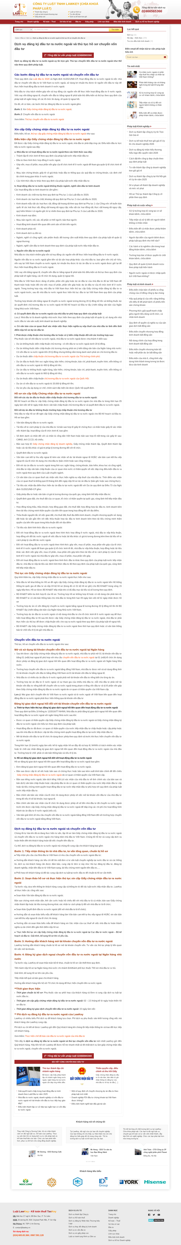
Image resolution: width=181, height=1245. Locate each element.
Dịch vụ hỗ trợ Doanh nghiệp (147, 22)
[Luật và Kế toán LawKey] (20, 9)
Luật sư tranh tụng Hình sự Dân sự (82, 1236)
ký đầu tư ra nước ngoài (50, 775)
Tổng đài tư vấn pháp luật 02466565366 (69, 55)
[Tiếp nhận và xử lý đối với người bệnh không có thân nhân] (132, 104)
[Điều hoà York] (129, 1182)
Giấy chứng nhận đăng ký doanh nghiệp (52, 444)
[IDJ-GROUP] (103, 1182)
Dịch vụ (29, 38)
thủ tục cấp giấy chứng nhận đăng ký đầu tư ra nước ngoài (58, 134)
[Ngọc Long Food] (26, 1182)
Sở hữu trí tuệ (65, 22)
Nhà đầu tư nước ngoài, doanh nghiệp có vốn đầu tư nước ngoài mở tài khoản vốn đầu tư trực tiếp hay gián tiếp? (41, 1100)
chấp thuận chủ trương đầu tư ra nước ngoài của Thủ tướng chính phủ (66, 356)
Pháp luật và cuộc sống (139, 205)
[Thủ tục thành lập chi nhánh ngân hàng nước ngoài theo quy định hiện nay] (28, 1076)
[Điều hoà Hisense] (155, 1182)
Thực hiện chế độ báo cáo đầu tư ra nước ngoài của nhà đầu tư (55, 1036)
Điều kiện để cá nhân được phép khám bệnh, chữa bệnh (151, 114)
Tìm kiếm (115, 30)
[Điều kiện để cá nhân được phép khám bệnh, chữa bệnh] (132, 115)
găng (33, 775)
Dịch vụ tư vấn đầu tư (77, 1230)
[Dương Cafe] (52, 1182)
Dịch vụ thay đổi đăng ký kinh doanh (83, 1227)
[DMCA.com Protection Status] (156, 1220)
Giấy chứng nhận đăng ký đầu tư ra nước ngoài (49, 109)
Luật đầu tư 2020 (41, 79)
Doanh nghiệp (33, 22)
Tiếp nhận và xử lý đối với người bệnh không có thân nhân (150, 104)
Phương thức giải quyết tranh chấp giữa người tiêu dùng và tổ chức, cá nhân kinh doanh (146, 314)
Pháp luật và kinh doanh (139, 284)
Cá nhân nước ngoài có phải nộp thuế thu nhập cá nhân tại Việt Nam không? (151, 74)
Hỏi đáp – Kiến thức (137, 38)
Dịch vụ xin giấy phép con (79, 1233)
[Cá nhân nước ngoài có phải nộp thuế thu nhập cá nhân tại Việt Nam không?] (132, 74)
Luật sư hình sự (75, 12)
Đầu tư (78, 22)
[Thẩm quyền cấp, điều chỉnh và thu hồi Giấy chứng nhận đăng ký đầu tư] (82, 1076)
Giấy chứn (22, 775)
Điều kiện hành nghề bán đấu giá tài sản (89, 1104)
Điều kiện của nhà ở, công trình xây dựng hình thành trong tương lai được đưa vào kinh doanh (147, 361)
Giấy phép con (40, 17)
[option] (37, 1141)
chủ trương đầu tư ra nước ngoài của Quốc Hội (66, 378)
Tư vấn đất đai (75, 14)
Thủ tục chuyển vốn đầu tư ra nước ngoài (44, 119)
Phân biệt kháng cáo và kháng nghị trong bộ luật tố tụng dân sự (152, 84)
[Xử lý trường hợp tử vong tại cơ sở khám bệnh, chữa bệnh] (132, 95)
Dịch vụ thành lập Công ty (79, 1214)
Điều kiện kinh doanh (122, 22)
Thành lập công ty (41, 12)
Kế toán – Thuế (49, 22)
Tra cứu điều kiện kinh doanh (140, 41)
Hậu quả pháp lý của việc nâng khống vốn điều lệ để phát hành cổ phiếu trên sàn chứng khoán (147, 302)
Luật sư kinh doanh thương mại (46, 14)
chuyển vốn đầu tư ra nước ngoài (79, 657)
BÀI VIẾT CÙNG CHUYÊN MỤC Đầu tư (68, 1062)
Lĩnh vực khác (103, 22)
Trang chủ (19, 22)
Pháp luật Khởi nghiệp (138, 126)
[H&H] (78, 1182)
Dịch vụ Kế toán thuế (77, 1218)
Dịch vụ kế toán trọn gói (78, 17)
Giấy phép (89, 22)
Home (17, 38)
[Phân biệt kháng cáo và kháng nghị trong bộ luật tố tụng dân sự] (132, 84)
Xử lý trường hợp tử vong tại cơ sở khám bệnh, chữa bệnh (152, 94)
